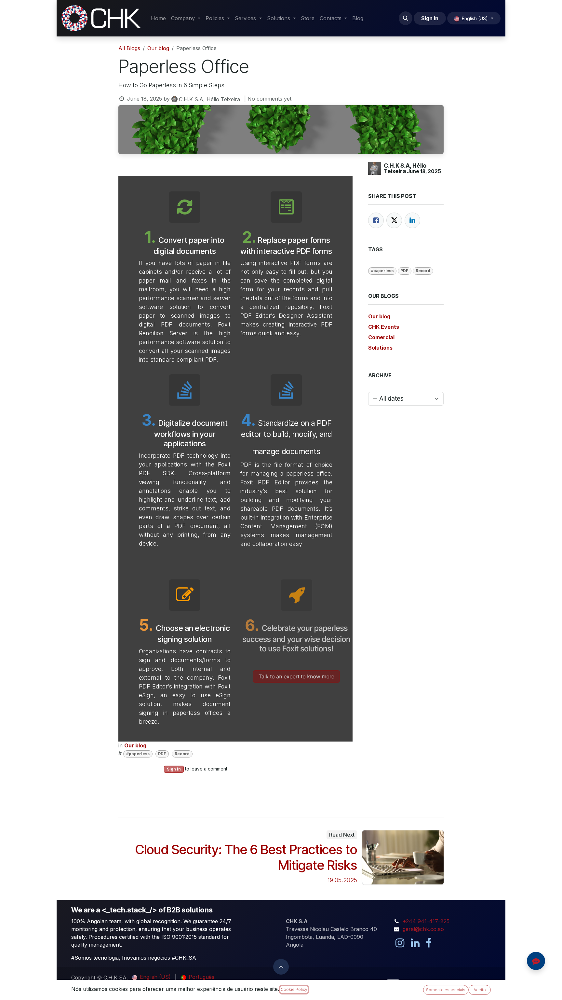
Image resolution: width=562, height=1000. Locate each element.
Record (182, 753)
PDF (162, 753)
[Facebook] (376, 220)
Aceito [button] (480, 989)
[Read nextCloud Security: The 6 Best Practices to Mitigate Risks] (403, 857)
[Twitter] (394, 220)
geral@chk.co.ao (423, 929)
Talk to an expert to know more (296, 676)
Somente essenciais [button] (445, 989)
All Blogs (129, 48)
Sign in (429, 18)
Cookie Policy (294, 989)
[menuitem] (158, 18)
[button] (405, 18)
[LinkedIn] (412, 220)
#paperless (138, 753)
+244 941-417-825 (426, 921)
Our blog (158, 48)
